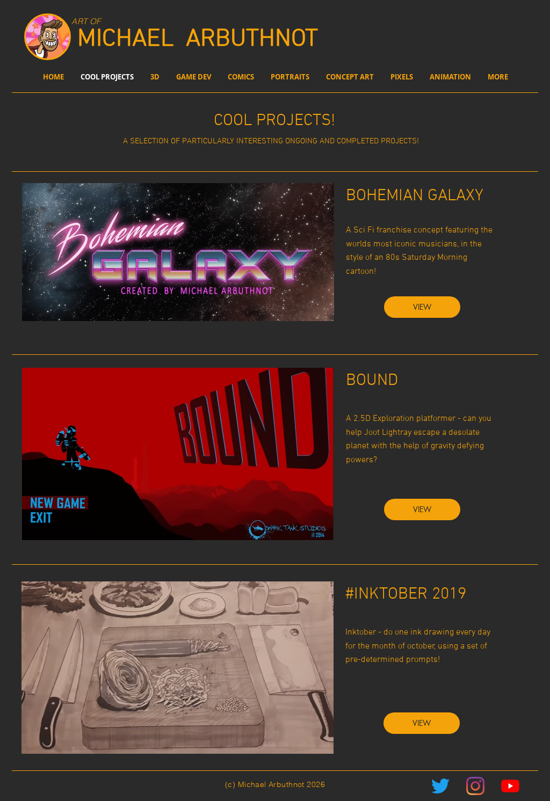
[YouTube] (510, 786)
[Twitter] (440, 786)
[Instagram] (475, 786)
